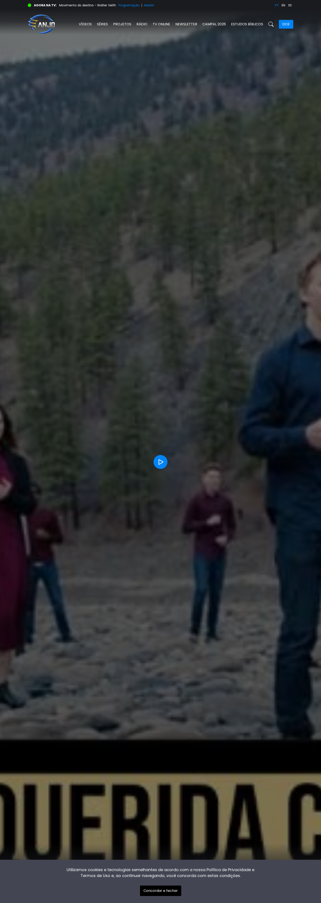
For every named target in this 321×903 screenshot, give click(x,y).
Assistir (149, 5)
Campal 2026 (214, 24)
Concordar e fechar (160, 890)
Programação (129, 5)
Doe (286, 24)
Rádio (141, 24)
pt (277, 5)
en (283, 5)
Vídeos (85, 24)
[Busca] (271, 24)
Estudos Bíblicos (247, 24)
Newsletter (186, 24)
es (290, 5)
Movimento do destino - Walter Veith (87, 5)
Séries (102, 24)
